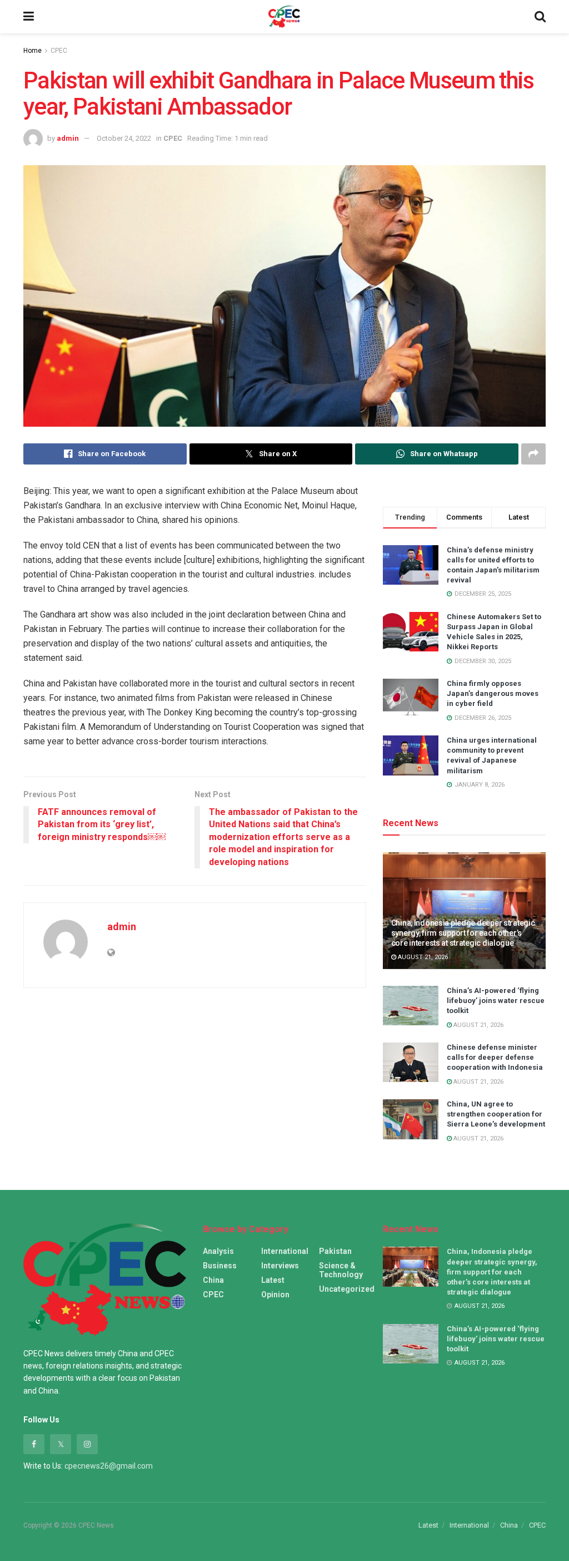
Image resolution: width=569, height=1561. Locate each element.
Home (32, 51)
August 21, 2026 (422, 957)
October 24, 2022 (124, 138)
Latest (272, 1280)
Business (220, 1265)
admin (68, 138)
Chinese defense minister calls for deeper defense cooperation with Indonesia (495, 1057)
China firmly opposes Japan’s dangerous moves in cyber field (492, 693)
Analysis (218, 1251)
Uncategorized (347, 1289)
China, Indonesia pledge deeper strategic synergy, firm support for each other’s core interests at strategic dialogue (463, 932)
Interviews (280, 1265)
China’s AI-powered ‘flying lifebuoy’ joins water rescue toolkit (496, 1000)
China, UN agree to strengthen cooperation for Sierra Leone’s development (496, 1114)
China (213, 1280)
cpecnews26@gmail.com (108, 1465)
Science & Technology (341, 1270)
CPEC (59, 51)
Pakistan (335, 1251)
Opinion (275, 1294)
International (284, 1251)
